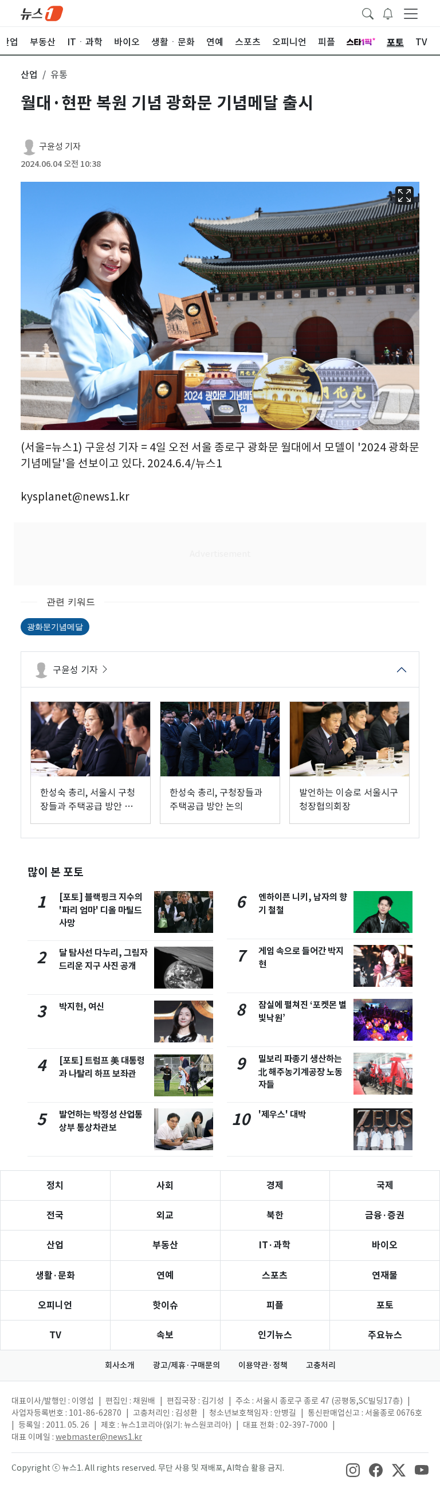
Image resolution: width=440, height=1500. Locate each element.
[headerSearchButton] (368, 12)
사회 (165, 1185)
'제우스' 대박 (282, 1114)
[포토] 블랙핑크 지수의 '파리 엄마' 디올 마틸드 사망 (101, 910)
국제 (385, 1185)
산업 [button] (29, 74)
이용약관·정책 (263, 1365)
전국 (55, 1215)
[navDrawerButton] (410, 13)
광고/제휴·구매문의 (186, 1365)
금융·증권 (384, 1215)
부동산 (165, 1245)
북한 (275, 1215)
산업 (55, 1245)
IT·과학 (274, 1245)
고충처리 (321, 1365)
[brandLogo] (42, 12)
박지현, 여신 (81, 1006)
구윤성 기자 (60, 146)
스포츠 (275, 1275)
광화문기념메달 (55, 626)
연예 (165, 1275)
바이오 (385, 1245)
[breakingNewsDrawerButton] (388, 12)
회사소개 (120, 1365)
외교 (165, 1215)
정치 (55, 1185)
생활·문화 (55, 1275)
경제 (275, 1185)
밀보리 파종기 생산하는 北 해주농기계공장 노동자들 (300, 1072)
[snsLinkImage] (353, 1469)
